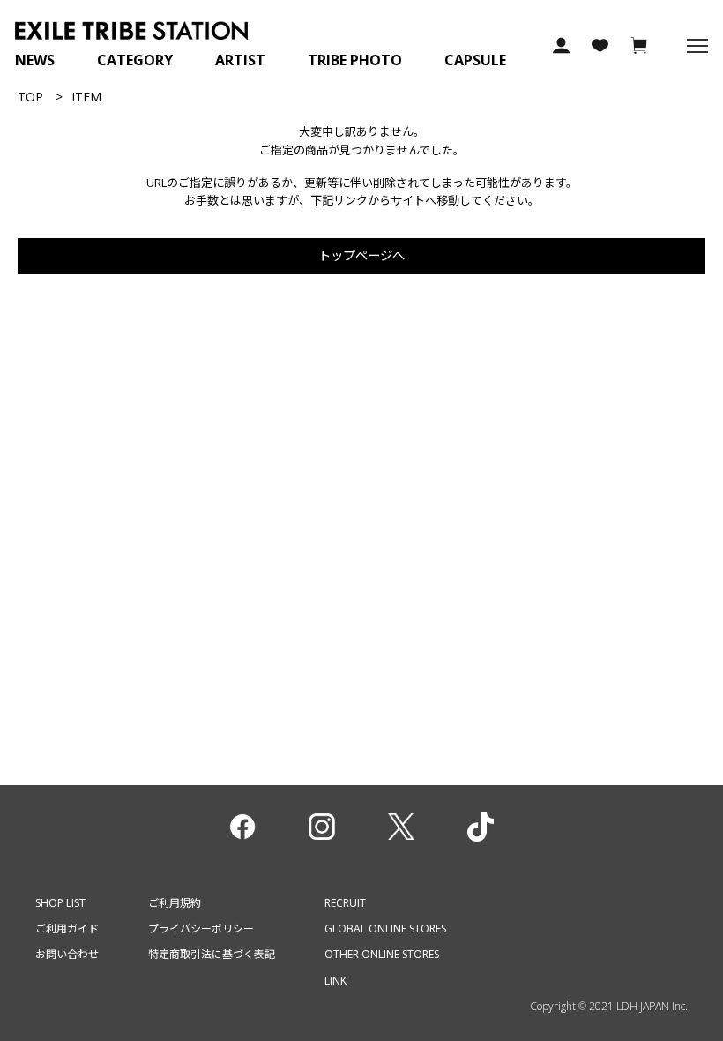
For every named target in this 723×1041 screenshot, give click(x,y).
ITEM (86, 96)
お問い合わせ (67, 954)
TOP (30, 96)
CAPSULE (475, 60)
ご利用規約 (174, 902)
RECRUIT (345, 902)
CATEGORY (135, 60)
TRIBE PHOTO (355, 60)
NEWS (35, 60)
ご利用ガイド (67, 928)
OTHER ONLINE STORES (381, 954)
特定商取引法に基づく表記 (211, 954)
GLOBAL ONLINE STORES (385, 928)
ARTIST (240, 60)
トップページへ (361, 255)
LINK (335, 980)
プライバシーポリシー (201, 928)
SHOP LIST (60, 902)
